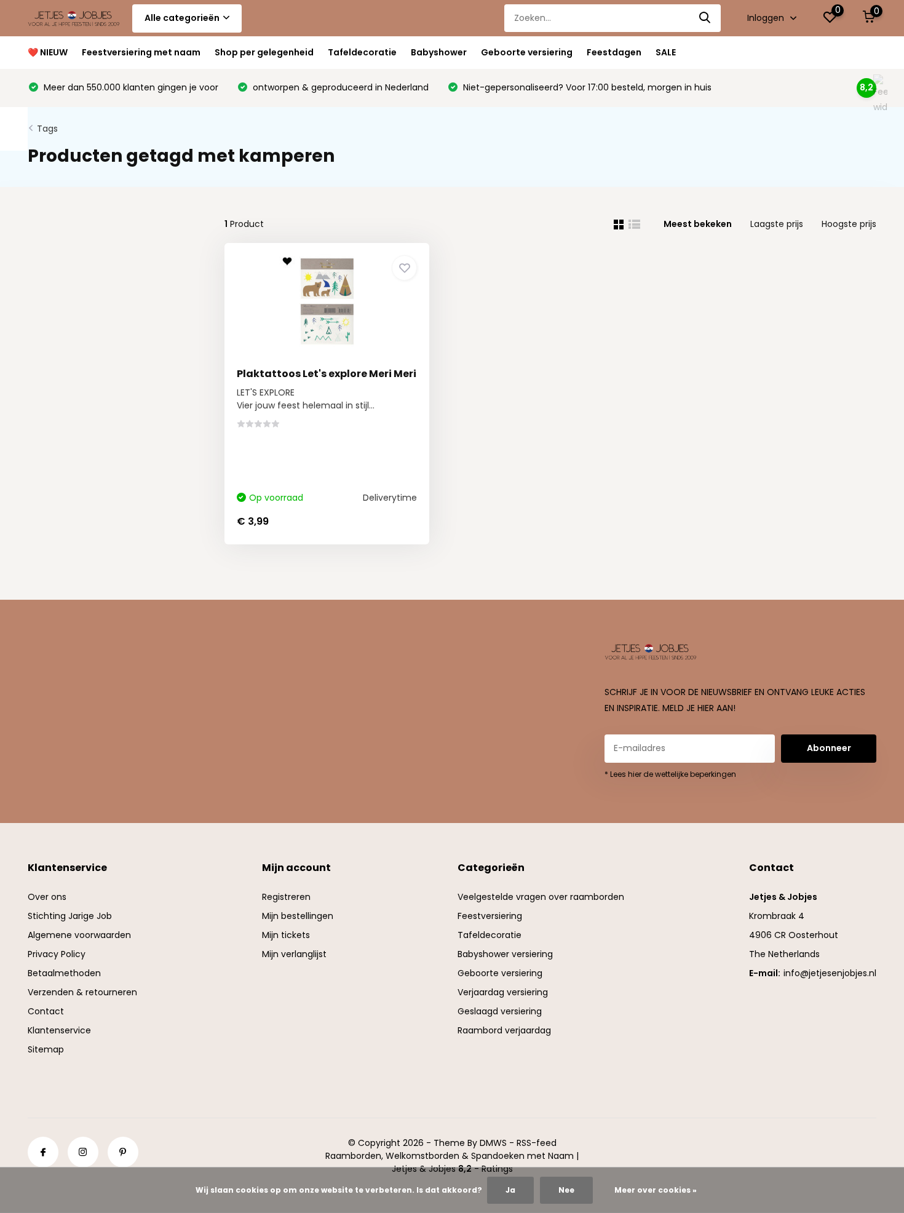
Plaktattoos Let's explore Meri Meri (326, 374)
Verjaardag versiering (503, 992)
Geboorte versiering (527, 52)
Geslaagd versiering (500, 1011)
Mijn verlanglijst (294, 954)
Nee (566, 1190)
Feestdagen (614, 52)
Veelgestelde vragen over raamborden (541, 897)
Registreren (286, 897)
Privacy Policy (56, 954)
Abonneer (829, 748)
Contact (46, 1011)
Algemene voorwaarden (79, 935)
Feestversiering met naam (141, 52)
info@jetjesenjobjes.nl (829, 973)
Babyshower (439, 52)
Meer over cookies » (655, 1190)
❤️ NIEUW (48, 52)
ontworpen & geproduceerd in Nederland (339, 87)
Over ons (47, 897)
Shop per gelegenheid (264, 52)
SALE (666, 52)
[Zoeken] (705, 18)
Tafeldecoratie (362, 52)
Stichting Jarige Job (70, 916)
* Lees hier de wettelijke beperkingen (670, 774)
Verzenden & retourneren (82, 992)
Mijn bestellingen (297, 916)
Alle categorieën (182, 18)
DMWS (493, 1143)
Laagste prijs (776, 224)
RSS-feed (537, 1143)
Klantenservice (59, 1030)
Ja (510, 1190)
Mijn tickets (286, 935)
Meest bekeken (698, 224)
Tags (47, 128)
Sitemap (46, 1049)
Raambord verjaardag (504, 1030)
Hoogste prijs (849, 224)
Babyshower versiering (505, 954)
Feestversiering (490, 916)
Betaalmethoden (64, 973)
